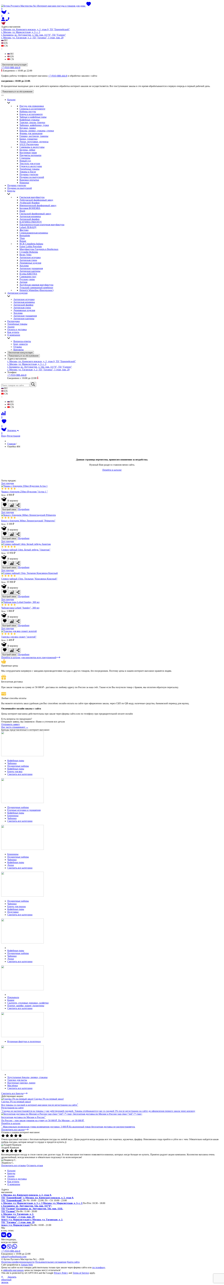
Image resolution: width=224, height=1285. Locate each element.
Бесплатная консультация (14, 65)
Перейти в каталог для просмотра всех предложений (28, 657)
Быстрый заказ (9, 509)
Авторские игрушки (30, 257)
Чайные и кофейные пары (33, 117)
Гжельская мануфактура (32, 197)
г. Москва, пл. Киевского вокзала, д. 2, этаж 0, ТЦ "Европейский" (35, 29)
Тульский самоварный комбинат (36, 287)
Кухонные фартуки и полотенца (24, 1041)
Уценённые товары (29, 169)
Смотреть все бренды (12, 1093)
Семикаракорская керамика (34, 232)
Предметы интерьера (30, 155)
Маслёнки (12, 1085)
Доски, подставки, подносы (34, 141)
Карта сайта (73, 1262)
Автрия (23, 282)
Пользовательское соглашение (51, 1262)
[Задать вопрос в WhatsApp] (14, 1248)
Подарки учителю (29, 174)
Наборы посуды (28, 111)
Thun (22, 238)
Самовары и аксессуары (32, 147)
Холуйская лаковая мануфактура (36, 284)
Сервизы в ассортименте (32, 108)
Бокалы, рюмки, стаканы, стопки (37, 130)
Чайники (12, 763)
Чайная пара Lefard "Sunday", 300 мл (20, 607)
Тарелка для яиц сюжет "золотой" (18, 637)
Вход (3, 436)
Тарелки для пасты (17, 1080)
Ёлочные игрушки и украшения (24, 810)
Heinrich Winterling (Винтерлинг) (36, 290)
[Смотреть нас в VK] (4, 1236)
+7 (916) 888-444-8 (10, 67)
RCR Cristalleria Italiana (31, 243)
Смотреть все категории (19, 774)
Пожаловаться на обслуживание (17, 91)
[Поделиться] (18, 505)
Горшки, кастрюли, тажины (34, 136)
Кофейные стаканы (29, 119)
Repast (23, 241)
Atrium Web (27, 1264)
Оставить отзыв (35, 1165)
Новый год (25, 160)
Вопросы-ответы (22, 341)
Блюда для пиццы (16, 906)
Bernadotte (25, 235)
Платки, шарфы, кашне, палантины (25, 1005)
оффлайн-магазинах (13, 1270)
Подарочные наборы (18, 766)
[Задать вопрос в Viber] (9, 1248)
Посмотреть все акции (13, 1129)
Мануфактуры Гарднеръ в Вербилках (39, 249)
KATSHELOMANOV (31, 222)
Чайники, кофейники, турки (34, 125)
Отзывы (17, 346)
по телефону (98, 1267)
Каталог (11, 99)
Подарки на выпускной (32, 177)
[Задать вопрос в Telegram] (4, 1248)
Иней (22, 211)
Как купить (13, 332)
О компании (13, 335)
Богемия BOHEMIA (30, 208)
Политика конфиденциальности (18, 1262)
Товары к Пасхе (28, 171)
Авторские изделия (17, 293)
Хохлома (24, 265)
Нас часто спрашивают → (14, 727)
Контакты (18, 349)
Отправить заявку (10, 724)
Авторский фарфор (29, 219)
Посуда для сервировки (32, 106)
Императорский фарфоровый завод (38, 205)
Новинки (24, 182)
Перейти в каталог (112, 470)
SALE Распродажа (29, 144)
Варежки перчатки (29, 180)
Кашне (10, 1000)
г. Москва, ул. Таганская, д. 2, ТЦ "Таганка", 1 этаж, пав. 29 (32, 37)
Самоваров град (28, 276)
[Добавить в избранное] (4, 505)
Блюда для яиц (14, 771)
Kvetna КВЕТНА (28, 274)
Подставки (13, 912)
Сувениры (25, 158)
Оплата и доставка (17, 329)
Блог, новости (20, 344)
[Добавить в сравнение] (12, 505)
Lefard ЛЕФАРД (28, 227)
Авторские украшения (31, 268)
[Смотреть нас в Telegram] (9, 1236)
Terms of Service (81, 1273)
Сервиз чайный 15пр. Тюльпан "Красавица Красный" (29, 578)
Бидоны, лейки (27, 150)
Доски (10, 865)
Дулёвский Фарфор (30, 202)
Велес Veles (25, 254)
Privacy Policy (61, 1273)
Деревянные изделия (30, 263)
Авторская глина (28, 260)
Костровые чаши (28, 152)
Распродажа (13, 321)
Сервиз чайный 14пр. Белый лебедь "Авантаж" (25, 549)
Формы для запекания (31, 133)
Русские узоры (27, 279)
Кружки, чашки (28, 128)
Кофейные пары (15, 760)
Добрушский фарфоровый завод (36, 200)
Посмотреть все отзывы (13, 1165)
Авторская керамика (30, 216)
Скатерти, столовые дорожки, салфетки (28, 1003)
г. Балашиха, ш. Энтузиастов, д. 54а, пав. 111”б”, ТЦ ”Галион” (33, 35)
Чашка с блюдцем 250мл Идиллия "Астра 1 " (24, 491)
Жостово (24, 230)
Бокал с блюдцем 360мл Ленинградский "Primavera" (28, 520)
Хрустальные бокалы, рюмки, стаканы (27, 1077)
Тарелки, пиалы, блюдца (32, 122)
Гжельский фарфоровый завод (35, 213)
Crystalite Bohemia (29, 252)
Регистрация (13, 436)
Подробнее (23, 509)
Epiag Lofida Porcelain (31, 246)
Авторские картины (30, 271)
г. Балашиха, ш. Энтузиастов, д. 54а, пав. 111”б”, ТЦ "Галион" (39, 367)
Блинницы (12, 815)
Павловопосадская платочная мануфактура (42, 224)
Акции (10, 326)
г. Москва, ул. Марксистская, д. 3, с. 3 (20, 32)
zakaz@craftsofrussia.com (13, 1256)
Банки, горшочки (28, 139)
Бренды (11, 191)
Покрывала (13, 997)
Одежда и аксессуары (31, 166)
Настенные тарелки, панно (21, 1082)
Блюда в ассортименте (31, 114)
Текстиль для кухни (30, 163)
